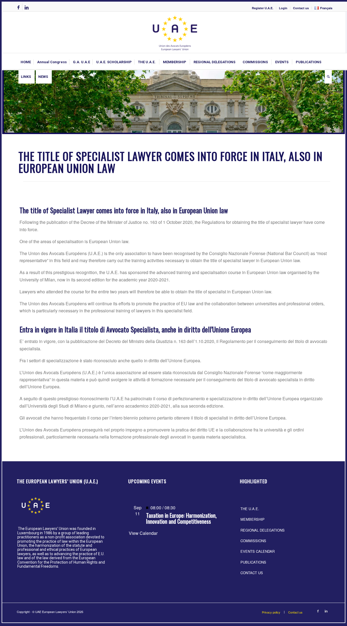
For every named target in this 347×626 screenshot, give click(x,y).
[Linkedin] (27, 7)
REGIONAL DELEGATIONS (262, 530)
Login (283, 8)
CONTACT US (251, 572)
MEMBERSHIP (252, 519)
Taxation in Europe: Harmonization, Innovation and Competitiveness (181, 518)
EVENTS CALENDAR (257, 551)
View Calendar (143, 533)
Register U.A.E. (262, 8)
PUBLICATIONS (253, 562)
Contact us (301, 8)
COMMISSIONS (253, 540)
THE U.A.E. (249, 508)
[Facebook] (18, 7)
